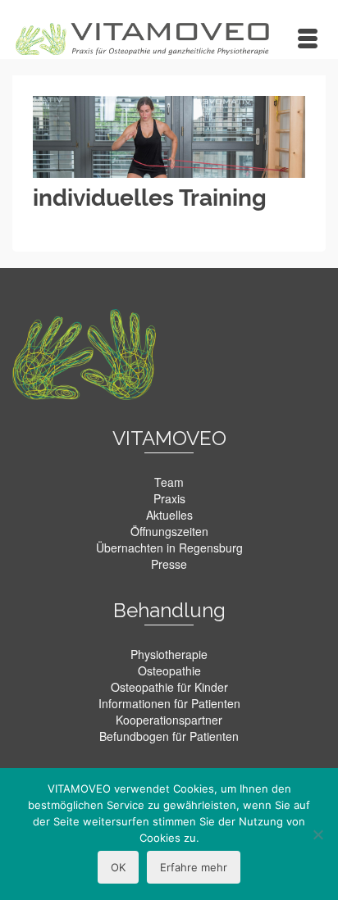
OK (118, 867)
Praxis (169, 498)
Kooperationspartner (169, 719)
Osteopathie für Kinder (169, 687)
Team (169, 482)
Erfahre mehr (193, 867)
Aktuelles (169, 515)
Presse (169, 564)
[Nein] (317, 834)
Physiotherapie (169, 654)
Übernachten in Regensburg (169, 547)
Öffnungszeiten (169, 531)
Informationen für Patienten (169, 703)
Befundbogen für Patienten (169, 736)
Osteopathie (169, 670)
